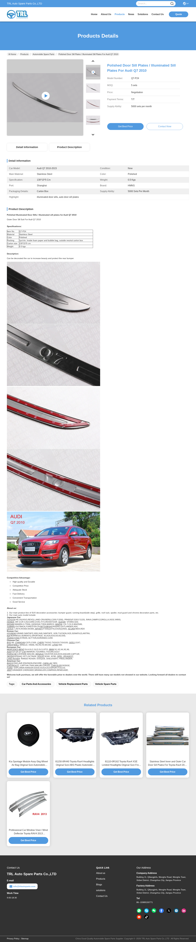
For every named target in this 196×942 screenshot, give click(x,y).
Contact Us (101, 896)
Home (94, 14)
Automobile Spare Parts (43, 54)
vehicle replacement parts (73, 684)
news (131, 14)
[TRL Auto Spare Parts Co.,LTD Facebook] (161, 910)
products (120, 14)
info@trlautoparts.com (24, 886)
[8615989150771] (139, 910)
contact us (158, 14)
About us (100, 873)
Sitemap (25, 938)
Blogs (99, 884)
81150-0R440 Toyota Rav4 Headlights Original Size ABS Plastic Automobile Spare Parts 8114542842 (74, 763)
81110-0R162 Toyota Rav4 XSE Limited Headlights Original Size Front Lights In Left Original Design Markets (121, 763)
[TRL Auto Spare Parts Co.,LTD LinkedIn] (183, 910)
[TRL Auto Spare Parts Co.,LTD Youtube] (139, 917)
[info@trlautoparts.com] (146, 910)
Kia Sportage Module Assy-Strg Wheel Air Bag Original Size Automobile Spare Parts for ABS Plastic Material (28, 763)
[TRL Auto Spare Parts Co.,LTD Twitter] (168, 910)
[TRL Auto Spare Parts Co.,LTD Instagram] (176, 910)
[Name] (172, 3)
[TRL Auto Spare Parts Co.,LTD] (22, 14)
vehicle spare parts (105, 684)
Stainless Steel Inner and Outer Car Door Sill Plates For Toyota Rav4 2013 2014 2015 (167, 763)
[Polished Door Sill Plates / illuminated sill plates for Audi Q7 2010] (45, 97)
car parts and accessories (36, 684)
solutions (143, 14)
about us (106, 14)
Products (24, 54)
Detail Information (27, 147)
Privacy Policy (13, 938)
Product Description (69, 147)
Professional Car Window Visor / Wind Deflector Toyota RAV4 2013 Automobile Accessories (28, 832)
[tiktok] (146, 917)
